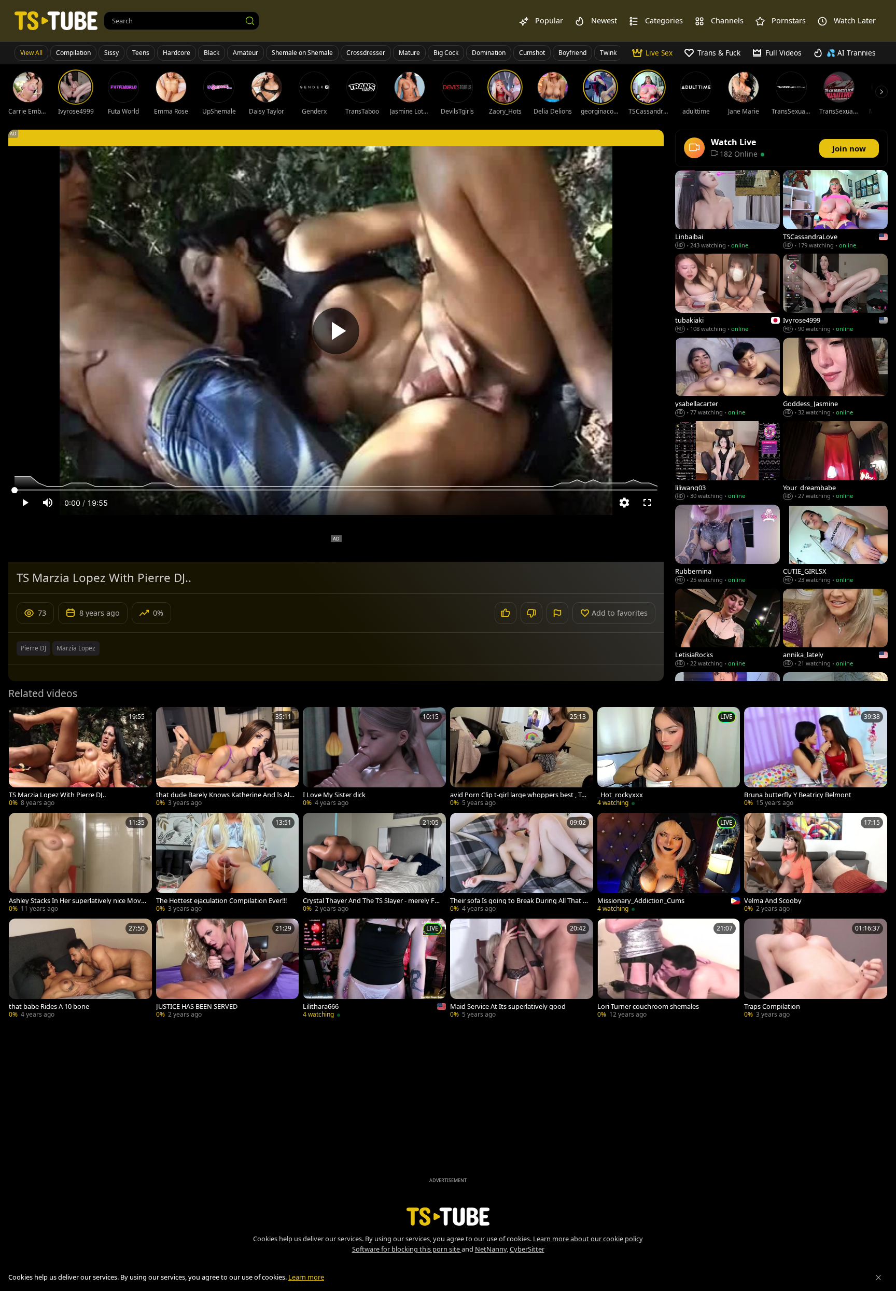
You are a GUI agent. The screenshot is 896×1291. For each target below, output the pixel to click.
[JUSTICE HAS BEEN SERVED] (227, 969)
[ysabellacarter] (727, 378)
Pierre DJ (33, 648)
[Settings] (624, 502)
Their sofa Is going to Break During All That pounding (518, 900)
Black (211, 52)
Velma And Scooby (773, 900)
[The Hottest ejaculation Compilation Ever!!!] (227, 863)
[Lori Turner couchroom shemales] (668, 969)
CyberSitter (527, 1249)
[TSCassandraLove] (835, 210)
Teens (140, 52)
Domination (489, 52)
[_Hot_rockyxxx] (668, 758)
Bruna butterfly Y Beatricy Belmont (797, 795)
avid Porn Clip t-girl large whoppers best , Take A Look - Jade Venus (519, 795)
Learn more (306, 1277)
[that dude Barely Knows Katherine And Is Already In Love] (227, 758)
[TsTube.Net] (56, 20)
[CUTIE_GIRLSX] (835, 545)
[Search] (250, 21)
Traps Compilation (772, 1006)
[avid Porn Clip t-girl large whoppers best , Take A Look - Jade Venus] (521, 758)
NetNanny (491, 1249)
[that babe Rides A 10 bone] (80, 969)
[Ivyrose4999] (835, 294)
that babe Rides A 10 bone (49, 1006)
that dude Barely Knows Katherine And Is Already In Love (224, 795)
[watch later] (21, 719)
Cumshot (532, 52)
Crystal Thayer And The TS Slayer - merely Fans (370, 900)
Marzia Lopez (76, 648)
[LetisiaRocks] (727, 629)
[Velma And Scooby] (815, 863)
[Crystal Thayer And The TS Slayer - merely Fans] (374, 863)
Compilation (73, 52)
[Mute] (47, 502)
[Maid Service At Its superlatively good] (521, 969)
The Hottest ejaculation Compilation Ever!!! (221, 900)
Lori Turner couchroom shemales (648, 1006)
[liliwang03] (727, 461)
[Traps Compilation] (815, 969)
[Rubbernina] (727, 545)
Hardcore (176, 52)
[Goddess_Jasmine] (835, 378)
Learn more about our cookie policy (588, 1238)
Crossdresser (365, 52)
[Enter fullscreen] (647, 502)
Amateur (245, 52)
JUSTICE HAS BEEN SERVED (196, 1006)
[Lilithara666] (374, 969)
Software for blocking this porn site (406, 1249)
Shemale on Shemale (302, 52)
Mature (409, 52)
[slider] (336, 490)
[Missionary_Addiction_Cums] (668, 863)
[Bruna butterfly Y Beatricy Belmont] (815, 758)
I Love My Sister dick (334, 795)
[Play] (336, 331)
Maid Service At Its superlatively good (508, 1006)
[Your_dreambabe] (835, 461)
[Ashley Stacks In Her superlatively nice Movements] (80, 863)
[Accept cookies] (878, 1277)
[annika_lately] (835, 629)
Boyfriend (572, 52)
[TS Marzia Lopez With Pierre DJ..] (80, 758)
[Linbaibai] (727, 210)
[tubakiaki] (727, 294)
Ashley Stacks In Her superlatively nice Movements (77, 900)
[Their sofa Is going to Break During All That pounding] (521, 863)
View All (31, 52)
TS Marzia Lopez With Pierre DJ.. (57, 795)
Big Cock (445, 52)
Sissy (111, 52)
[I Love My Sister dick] (374, 758)
